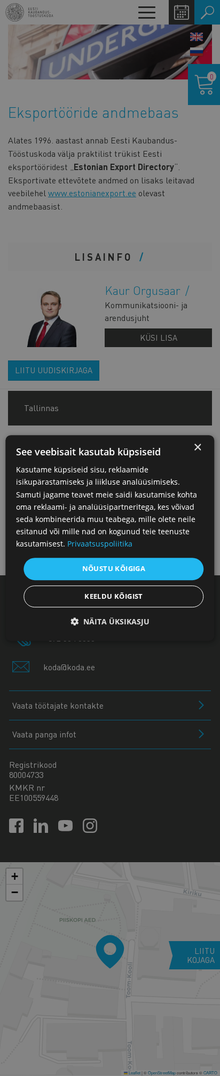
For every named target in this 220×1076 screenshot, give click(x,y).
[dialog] (109, 538)
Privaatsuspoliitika (99, 544)
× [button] (197, 448)
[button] (110, 621)
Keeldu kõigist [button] (113, 596)
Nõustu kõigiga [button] (114, 568)
